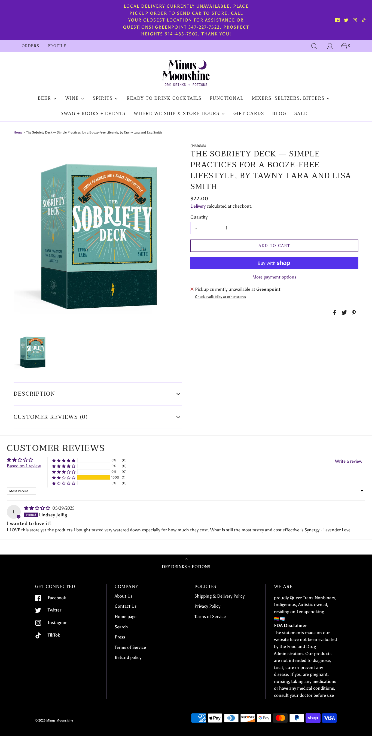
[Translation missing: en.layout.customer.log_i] (330, 46)
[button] (32, 351)
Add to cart (274, 246)
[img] (37, 508)
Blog (279, 113)
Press (120, 637)
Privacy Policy (207, 606)
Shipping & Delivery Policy (219, 596)
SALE (300, 113)
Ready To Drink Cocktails (164, 98)
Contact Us (125, 606)
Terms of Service (130, 647)
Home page (125, 616)
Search (121, 626)
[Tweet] (343, 312)
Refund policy (128, 657)
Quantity (199, 217)
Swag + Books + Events (93, 113)
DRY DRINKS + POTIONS (186, 566)
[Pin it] (353, 312)
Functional (227, 98)
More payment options (274, 277)
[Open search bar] (314, 46)
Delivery (198, 206)
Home (18, 132)
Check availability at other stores (220, 297)
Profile (57, 46)
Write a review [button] (348, 461)
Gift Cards (248, 113)
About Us (123, 596)
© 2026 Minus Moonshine (54, 720)
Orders (30, 46)
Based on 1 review (24, 465)
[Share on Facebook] (334, 312)
